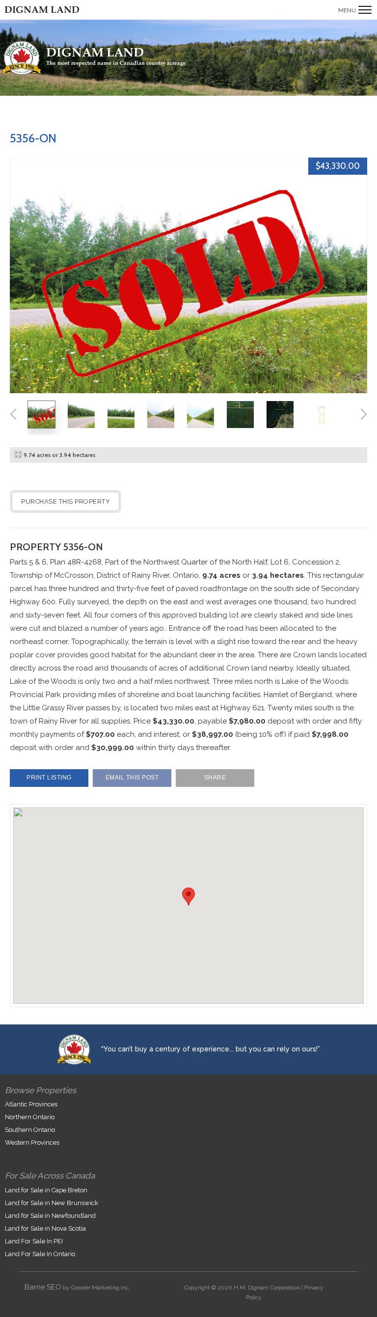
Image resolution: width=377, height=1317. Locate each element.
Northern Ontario (29, 1117)
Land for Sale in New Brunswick (51, 1203)
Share (215, 777)
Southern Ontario (30, 1129)
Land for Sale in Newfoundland (50, 1215)
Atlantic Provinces (31, 1104)
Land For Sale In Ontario (40, 1254)
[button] (188, 897)
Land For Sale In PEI (34, 1241)
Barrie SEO (43, 1287)
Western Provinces (32, 1142)
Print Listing (49, 777)
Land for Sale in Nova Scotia (45, 1228)
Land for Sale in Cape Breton (46, 1190)
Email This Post (132, 777)
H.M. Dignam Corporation (267, 1287)
